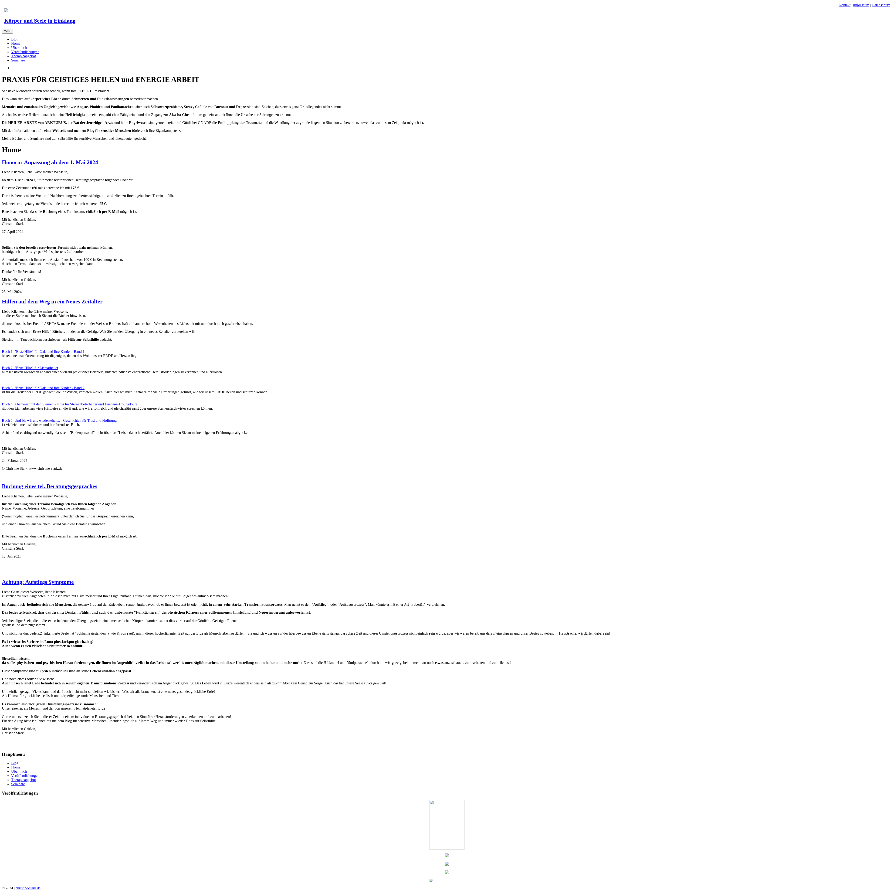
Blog (14, 39)
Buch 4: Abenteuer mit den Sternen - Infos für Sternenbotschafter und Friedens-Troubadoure (69, 404)
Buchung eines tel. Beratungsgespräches (49, 486)
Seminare (18, 60)
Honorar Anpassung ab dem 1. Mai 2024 (50, 162)
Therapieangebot (23, 56)
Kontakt (844, 5)
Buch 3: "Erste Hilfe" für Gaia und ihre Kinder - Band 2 (43, 388)
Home (15, 43)
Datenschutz (881, 5)
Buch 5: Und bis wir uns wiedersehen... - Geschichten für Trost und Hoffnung (59, 420)
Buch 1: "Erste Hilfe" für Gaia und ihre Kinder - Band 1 (43, 352)
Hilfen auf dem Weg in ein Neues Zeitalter (52, 302)
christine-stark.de (28, 888)
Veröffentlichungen (25, 52)
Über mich (19, 48)
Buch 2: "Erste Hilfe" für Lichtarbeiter (30, 368)
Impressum (861, 5)
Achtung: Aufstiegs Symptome (38, 582)
